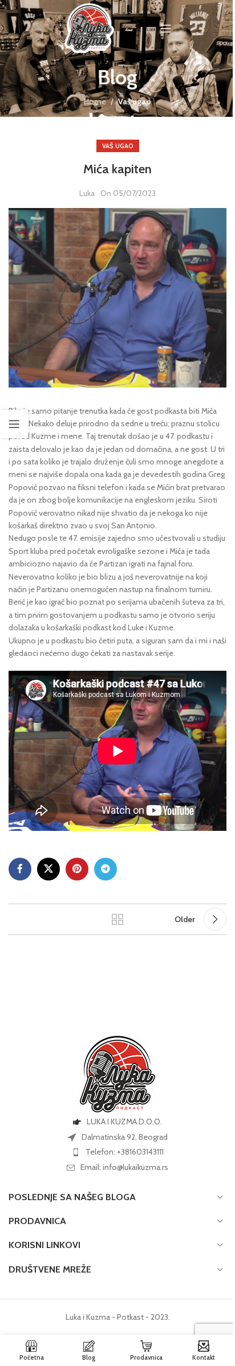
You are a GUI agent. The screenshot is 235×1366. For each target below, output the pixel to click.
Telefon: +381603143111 (125, 1152)
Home (95, 101)
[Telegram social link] (105, 869)
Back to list (117, 919)
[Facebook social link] (20, 869)
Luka (87, 193)
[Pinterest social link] (77, 869)
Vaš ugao (134, 101)
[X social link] (48, 869)
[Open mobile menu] (166, 28)
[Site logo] (89, 27)
